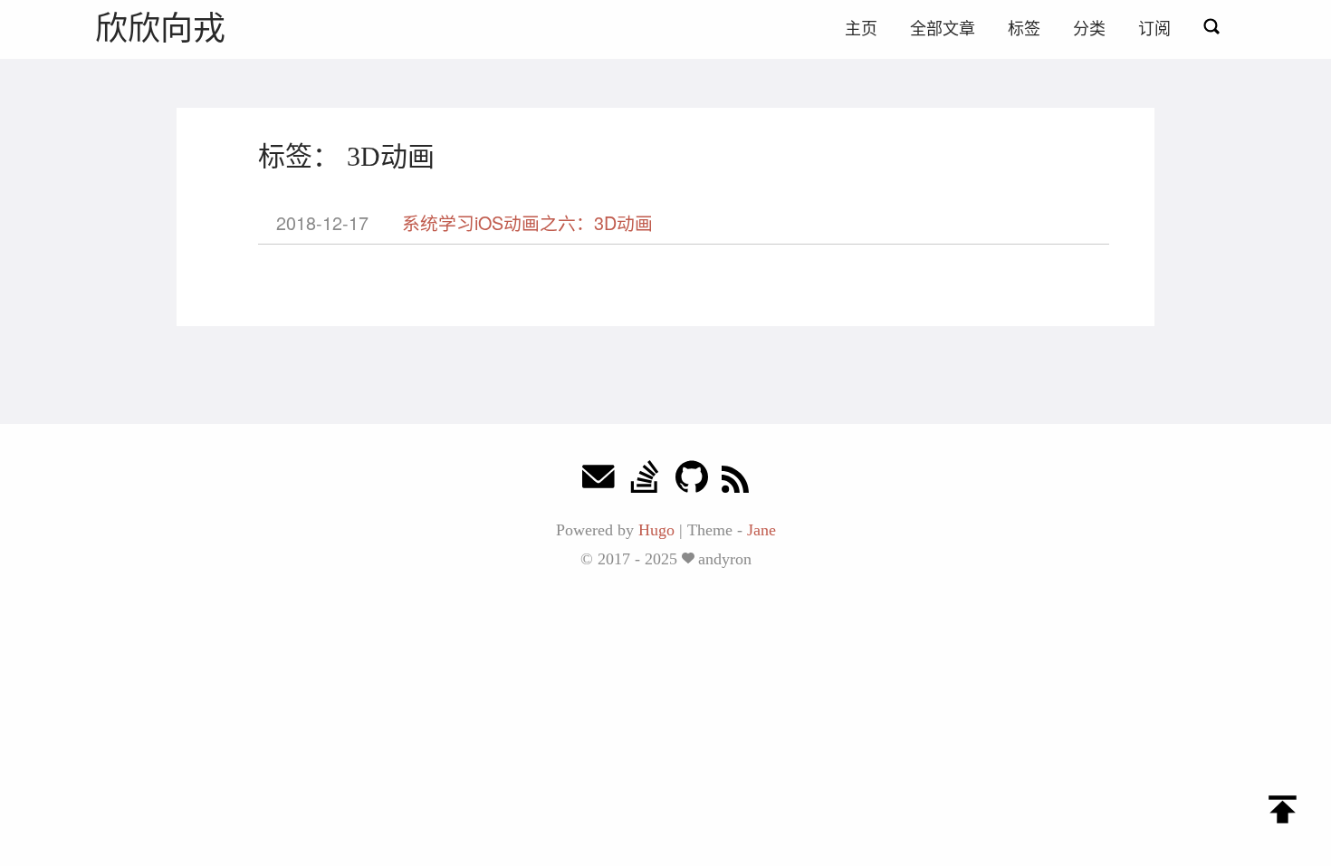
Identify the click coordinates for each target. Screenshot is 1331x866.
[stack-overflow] (644, 481)
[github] (691, 481)
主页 (861, 29)
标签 (1024, 29)
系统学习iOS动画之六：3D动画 (527, 222)
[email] (598, 481)
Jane (761, 530)
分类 (1089, 29)
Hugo (656, 530)
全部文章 (942, 29)
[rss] (735, 481)
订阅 (1154, 29)
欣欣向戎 (160, 28)
